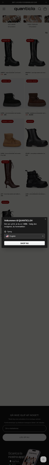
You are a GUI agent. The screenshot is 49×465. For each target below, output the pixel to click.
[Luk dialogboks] (45, 219)
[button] (24, 236)
